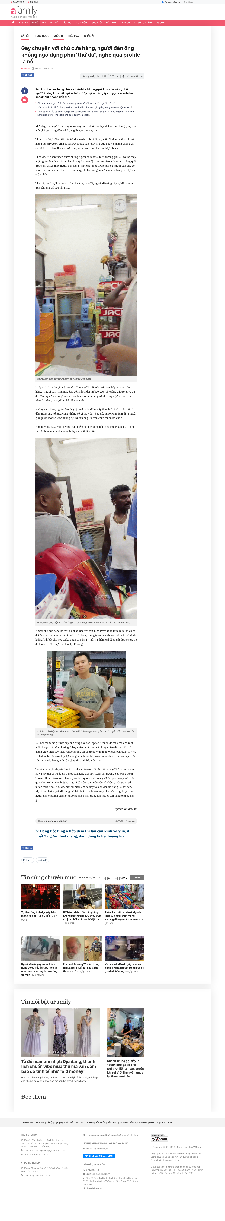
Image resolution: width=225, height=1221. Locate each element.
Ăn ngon (125, 22)
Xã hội (35, 22)
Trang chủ (27, 1122)
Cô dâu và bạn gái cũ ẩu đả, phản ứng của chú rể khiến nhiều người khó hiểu (77, 103)
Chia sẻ (28, 75)
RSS (170, 1122)
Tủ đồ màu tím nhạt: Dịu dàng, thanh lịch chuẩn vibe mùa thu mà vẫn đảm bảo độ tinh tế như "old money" (58, 1066)
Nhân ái (89, 35)
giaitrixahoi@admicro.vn (98, 1174)
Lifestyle (23, 22)
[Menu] (170, 23)
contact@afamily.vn (40, 1154)
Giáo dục (66, 22)
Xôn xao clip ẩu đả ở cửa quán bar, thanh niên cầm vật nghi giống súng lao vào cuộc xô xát (84, 107)
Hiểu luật (74, 35)
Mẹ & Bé (54, 22)
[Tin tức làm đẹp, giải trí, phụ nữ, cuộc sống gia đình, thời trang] (24, 12)
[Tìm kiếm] (212, 2)
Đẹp (44, 22)
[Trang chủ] (13, 23)
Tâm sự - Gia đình (142, 22)
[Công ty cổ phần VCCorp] (159, 1138)
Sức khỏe (97, 22)
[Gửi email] (24, 99)
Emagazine (18, 2)
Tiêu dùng (111, 22)
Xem (137, 877)
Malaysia (27, 860)
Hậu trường (81, 22)
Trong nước (41, 35)
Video (163, 1122)
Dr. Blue (34, 2)
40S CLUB (160, 22)
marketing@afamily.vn (97, 1148)
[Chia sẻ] (24, 90)
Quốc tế (58, 35)
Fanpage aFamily (172, 2)
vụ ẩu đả (42, 860)
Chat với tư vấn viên (100, 1156)
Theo (86, 821)
